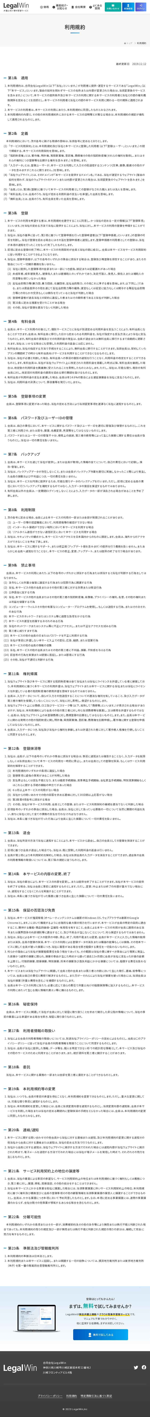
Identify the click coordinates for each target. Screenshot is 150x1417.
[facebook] (144, 1367)
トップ (129, 43)
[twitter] (136, 1367)
